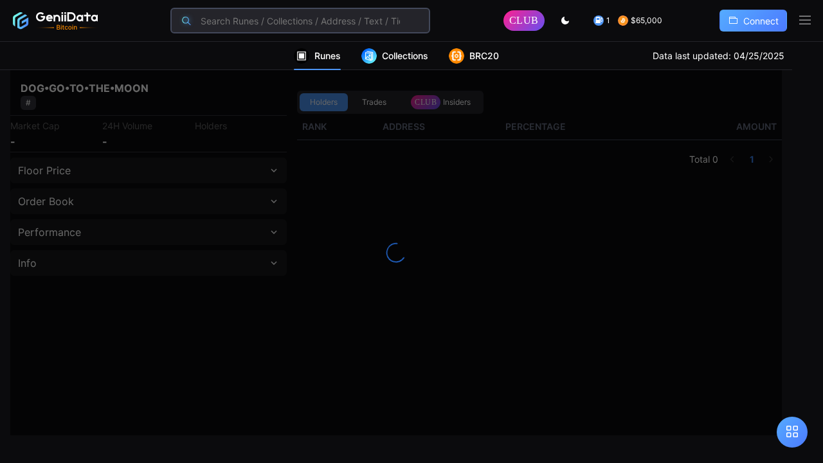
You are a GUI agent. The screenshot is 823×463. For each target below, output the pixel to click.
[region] (411, 252)
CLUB (524, 20)
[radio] (324, 102)
